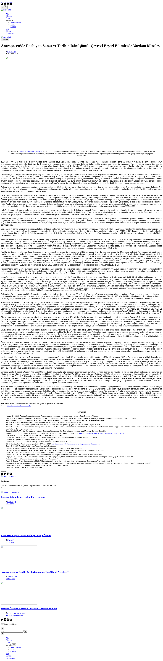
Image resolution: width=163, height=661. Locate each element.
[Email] (11, 5)
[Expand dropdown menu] (14, 644)
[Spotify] (8, 5)
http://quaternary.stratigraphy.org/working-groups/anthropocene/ (76, 444)
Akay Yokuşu (16, 22)
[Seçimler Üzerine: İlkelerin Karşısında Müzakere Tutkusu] (19, 604)
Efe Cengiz (11, 502)
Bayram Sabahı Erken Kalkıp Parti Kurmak (23, 497)
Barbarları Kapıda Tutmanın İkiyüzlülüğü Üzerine (26, 535)
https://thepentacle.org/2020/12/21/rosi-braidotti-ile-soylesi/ (101, 433)
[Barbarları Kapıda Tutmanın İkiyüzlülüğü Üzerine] (19, 531)
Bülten (8, 31)
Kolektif (10, 540)
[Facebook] (2, 474)
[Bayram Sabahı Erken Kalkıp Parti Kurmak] (10, 492)
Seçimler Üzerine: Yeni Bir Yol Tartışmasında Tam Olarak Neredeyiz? (35, 572)
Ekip (7, 29)
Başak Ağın (11, 52)
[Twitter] (2, 5)
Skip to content (6, 2)
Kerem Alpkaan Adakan (16, 613)
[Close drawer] (2, 634)
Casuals (13, 27)
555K (13, 25)
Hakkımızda (10, 33)
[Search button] (25, 631)
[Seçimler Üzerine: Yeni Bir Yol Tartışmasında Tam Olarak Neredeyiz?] (19, 567)
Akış (7, 14)
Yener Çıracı (12, 576)
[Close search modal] (2, 628)
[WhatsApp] (11, 474)
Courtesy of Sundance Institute (19, 406)
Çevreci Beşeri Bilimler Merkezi (30, 151)
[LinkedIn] (8, 474)
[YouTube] (5, 5)
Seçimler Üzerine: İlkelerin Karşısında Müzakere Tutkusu (29, 608)
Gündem (9, 16)
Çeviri (8, 18)
